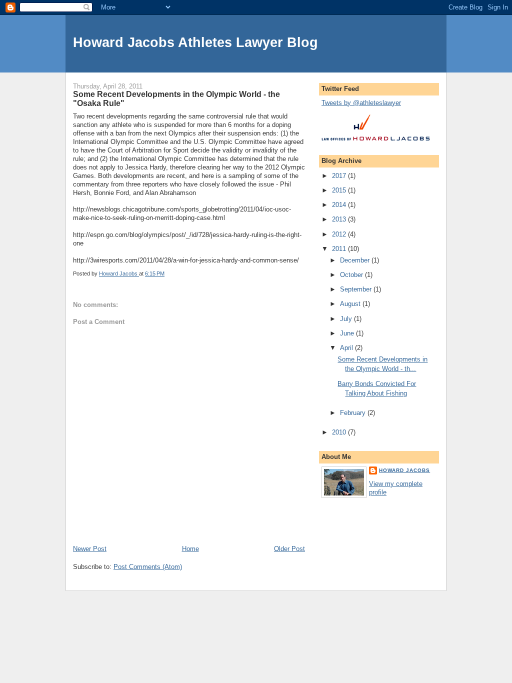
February (354, 412)
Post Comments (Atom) (148, 566)
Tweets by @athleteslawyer (361, 102)
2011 (340, 248)
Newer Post (89, 548)
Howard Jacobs (404, 470)
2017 (340, 176)
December (356, 260)
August (351, 304)
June (348, 333)
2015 (340, 190)
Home (190, 548)
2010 (340, 432)
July (347, 318)
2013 (340, 219)
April (347, 348)
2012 (340, 234)
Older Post (289, 548)
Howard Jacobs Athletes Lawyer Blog (195, 42)
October (352, 274)
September (357, 289)
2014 (340, 204)
